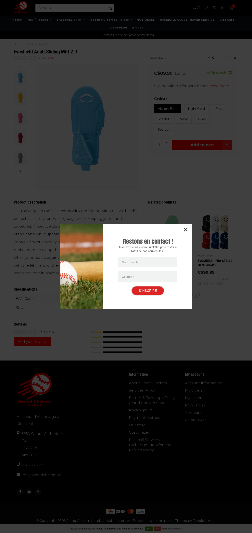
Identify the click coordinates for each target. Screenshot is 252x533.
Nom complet (130, 262)
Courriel (128, 276)
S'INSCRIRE (148, 290)
